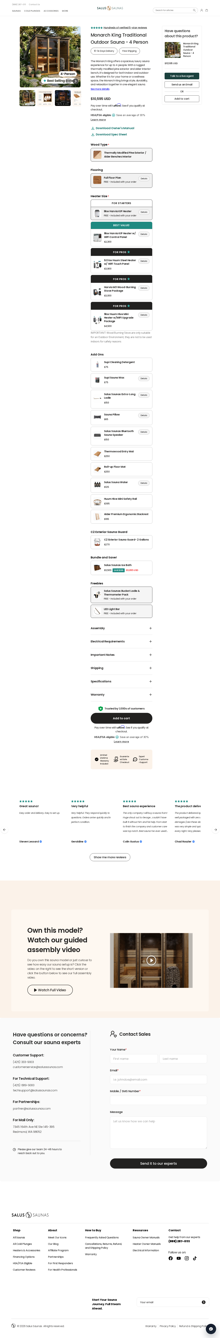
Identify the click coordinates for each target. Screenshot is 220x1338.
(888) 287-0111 (19, 4)
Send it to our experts (158, 1163)
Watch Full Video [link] (52, 990)
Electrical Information (146, 1250)
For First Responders (60, 1263)
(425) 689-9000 (23, 1085)
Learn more (98, 119)
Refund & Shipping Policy (194, 1326)
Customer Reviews (24, 1270)
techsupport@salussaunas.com (35, 1090)
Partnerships (55, 1257)
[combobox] (175, 10)
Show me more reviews (110, 857)
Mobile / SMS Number (124, 1091)
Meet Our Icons (57, 1237)
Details (144, 178)
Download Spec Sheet (111, 134)
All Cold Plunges (22, 1244)
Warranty (91, 1254)
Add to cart (121, 718)
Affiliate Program (58, 1250)
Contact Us (34, 4)
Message (116, 1112)
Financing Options (23, 1257)
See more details (100, 89)
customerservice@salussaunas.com (38, 1067)
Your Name (117, 1050)
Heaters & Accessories (26, 1250)
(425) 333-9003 (23, 1062)
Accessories (51, 10)
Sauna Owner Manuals (146, 1237)
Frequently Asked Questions (102, 1237)
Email (113, 1070)
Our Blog (53, 1244)
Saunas (16, 10)
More (65, 10)
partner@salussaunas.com (32, 1109)
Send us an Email (182, 84)
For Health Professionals (62, 1270)
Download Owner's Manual (115, 128)
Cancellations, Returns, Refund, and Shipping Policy (103, 1246)
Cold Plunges (32, 10)
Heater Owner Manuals (147, 1244)
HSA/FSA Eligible (22, 1263)
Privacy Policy (168, 1326)
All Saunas (19, 1237)
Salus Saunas (34, 1326)
